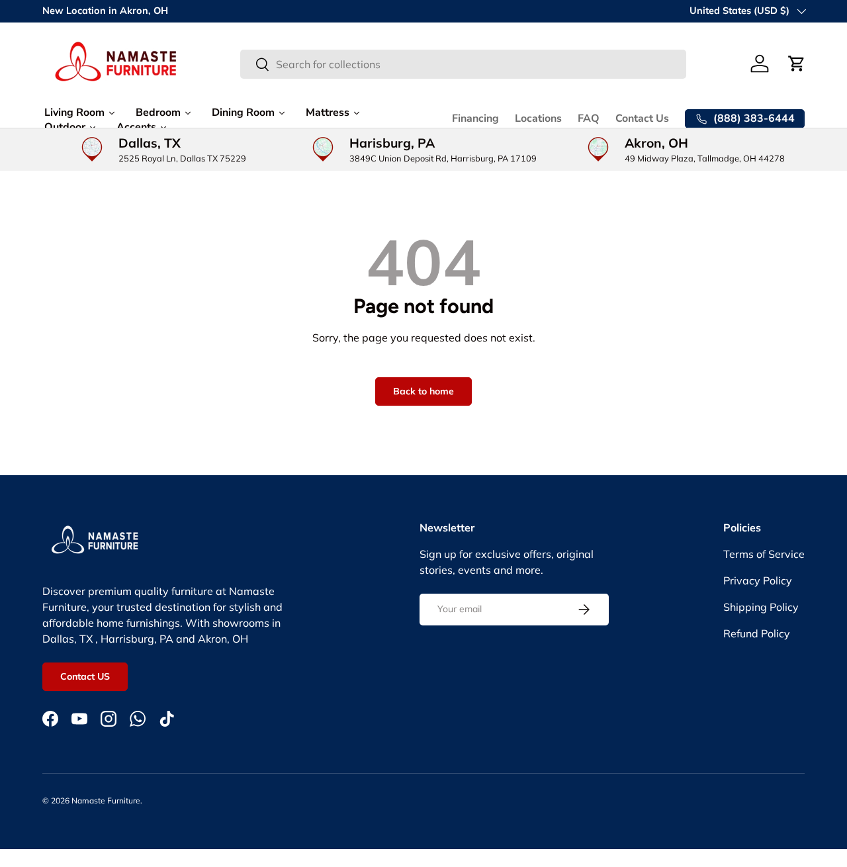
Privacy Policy (757, 580)
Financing (475, 118)
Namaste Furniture (105, 800)
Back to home (423, 391)
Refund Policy (756, 633)
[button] (796, 63)
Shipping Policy (761, 607)
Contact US (85, 676)
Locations (538, 118)
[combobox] (463, 64)
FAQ (589, 118)
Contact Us (642, 118)
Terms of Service (764, 554)
